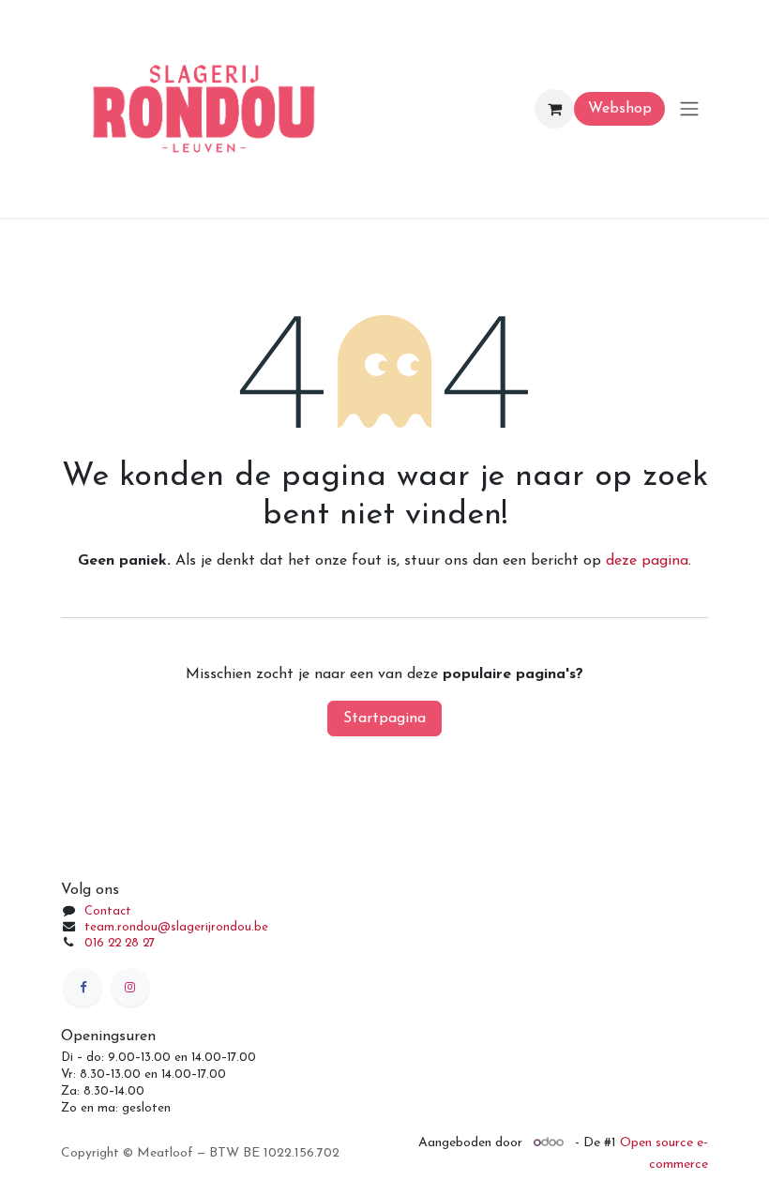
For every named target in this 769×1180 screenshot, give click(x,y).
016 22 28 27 (119, 943)
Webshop (620, 108)
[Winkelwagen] (554, 109)
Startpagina (384, 718)
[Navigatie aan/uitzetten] (689, 109)
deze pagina (647, 560)
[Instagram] (130, 987)
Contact (107, 911)
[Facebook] (82, 987)
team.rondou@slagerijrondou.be (176, 927)
